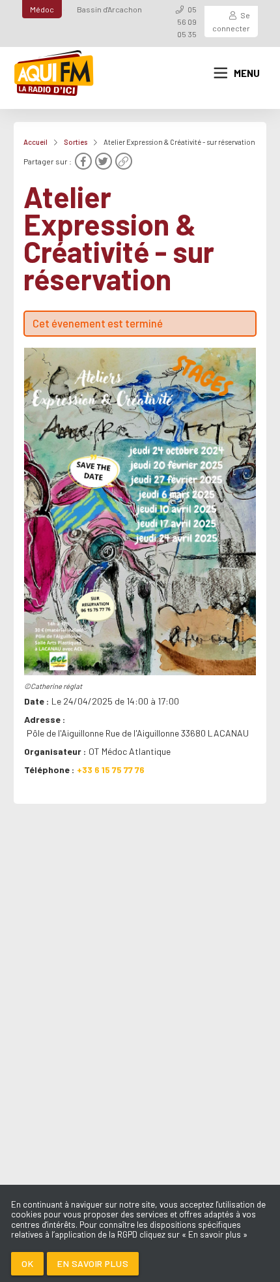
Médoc (42, 9)
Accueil (35, 142)
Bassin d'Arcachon (109, 9)
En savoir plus (92, 1263)
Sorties (75, 142)
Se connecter (231, 21)
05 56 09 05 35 (187, 21)
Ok (27, 1263)
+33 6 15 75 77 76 (111, 769)
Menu (247, 73)
